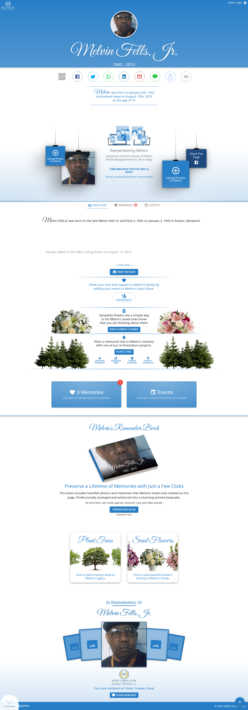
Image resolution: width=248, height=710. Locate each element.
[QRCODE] (62, 77)
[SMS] (155, 77)
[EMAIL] (139, 77)
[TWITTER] (93, 77)
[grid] (124, 158)
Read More (124, 265)
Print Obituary (126, 272)
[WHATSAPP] (108, 77)
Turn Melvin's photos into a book (129, 170)
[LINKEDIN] (124, 77)
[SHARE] (171, 77)
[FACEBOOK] (77, 77)
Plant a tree (124, 351)
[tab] (97, 205)
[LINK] (186, 77)
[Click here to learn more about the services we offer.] (124, 678)
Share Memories (126, 695)
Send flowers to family (123, 329)
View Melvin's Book (124, 509)
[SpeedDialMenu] (240, 702)
